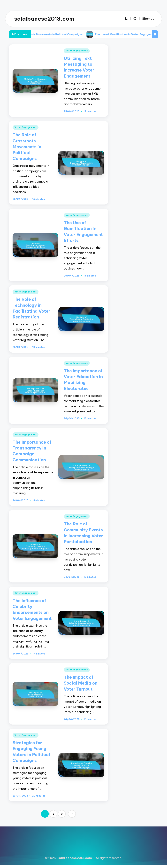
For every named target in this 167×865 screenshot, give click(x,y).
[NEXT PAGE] (72, 814)
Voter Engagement (77, 50)
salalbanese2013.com (44, 18)
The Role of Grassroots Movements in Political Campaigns (27, 146)
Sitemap (148, 18)
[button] (72, 814)
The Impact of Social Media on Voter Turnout (80, 683)
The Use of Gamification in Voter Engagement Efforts (105, 34)
